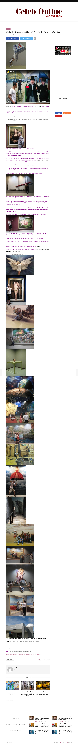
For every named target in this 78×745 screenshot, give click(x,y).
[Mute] (67, 54)
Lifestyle (46, 23)
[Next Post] (77, 372)
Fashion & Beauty (36, 23)
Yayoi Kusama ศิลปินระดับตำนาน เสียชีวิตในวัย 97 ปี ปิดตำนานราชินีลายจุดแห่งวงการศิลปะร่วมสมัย (42, 725)
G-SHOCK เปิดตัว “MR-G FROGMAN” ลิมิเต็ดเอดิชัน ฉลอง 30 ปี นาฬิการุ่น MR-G (24, 1)
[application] (63, 50)
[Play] (56, 54)
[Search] (59, 23)
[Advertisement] (62, 77)
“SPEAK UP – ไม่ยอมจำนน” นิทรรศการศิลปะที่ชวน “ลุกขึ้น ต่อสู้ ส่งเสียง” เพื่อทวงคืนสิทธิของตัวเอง (27, 693)
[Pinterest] (47, 659)
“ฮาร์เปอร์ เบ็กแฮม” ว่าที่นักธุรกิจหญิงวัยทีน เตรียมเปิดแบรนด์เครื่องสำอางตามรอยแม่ (42, 718)
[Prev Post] (1, 372)
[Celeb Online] (39, 12)
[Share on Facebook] (43, 659)
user (15, 667)
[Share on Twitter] (45, 659)
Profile (54, 23)
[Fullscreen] (69, 54)
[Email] (49, 659)
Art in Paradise (10, 659)
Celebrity (25, 23)
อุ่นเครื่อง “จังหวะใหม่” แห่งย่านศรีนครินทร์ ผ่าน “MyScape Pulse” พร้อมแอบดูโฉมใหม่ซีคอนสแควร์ (43, 693)
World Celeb (37, 721)
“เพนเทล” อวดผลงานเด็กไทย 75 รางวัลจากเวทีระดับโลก (12, 692)
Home (18, 23)
